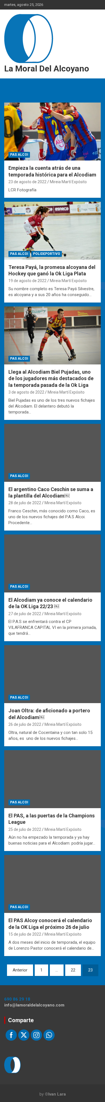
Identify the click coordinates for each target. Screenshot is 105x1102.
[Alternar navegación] (11, 84)
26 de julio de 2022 (24, 724)
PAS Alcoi (19, 155)
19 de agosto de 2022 (27, 280)
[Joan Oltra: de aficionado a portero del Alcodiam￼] (52, 674)
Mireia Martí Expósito (68, 182)
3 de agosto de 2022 (26, 392)
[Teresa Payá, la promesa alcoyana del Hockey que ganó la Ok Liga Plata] (52, 230)
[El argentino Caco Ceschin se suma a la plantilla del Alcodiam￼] (52, 453)
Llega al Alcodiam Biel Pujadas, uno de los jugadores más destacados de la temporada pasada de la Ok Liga (51, 378)
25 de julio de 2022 (24, 829)
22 (73, 970)
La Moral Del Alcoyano (46, 68)
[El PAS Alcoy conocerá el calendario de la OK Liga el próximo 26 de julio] (52, 884)
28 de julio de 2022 (24, 503)
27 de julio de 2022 (24, 614)
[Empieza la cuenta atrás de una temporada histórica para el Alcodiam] (52, 132)
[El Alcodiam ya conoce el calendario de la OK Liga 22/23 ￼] (52, 563)
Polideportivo (46, 254)
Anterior (20, 970)
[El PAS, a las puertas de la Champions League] (52, 779)
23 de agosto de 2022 (27, 182)
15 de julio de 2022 (24, 934)
